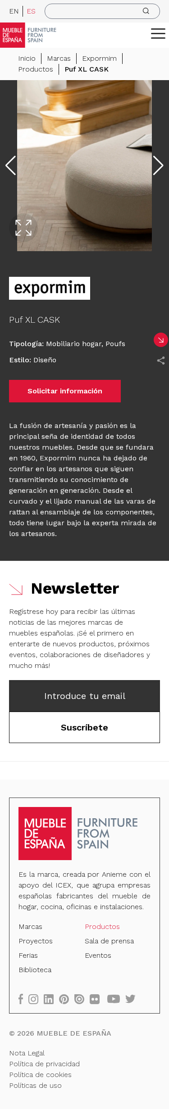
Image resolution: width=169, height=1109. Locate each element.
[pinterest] (66, 999)
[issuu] (82, 999)
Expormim (99, 58)
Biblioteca (34, 969)
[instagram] (36, 999)
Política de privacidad (44, 1063)
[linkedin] (51, 999)
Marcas (59, 58)
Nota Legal (27, 1053)
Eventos (98, 955)
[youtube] (116, 999)
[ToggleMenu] (158, 33)
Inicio (27, 58)
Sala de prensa (109, 941)
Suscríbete (84, 727)
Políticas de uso (35, 1085)
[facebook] (23, 999)
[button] (158, 33)
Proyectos (35, 941)
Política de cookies (40, 1074)
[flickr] (97, 999)
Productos (35, 69)
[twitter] (133, 999)
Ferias (28, 955)
